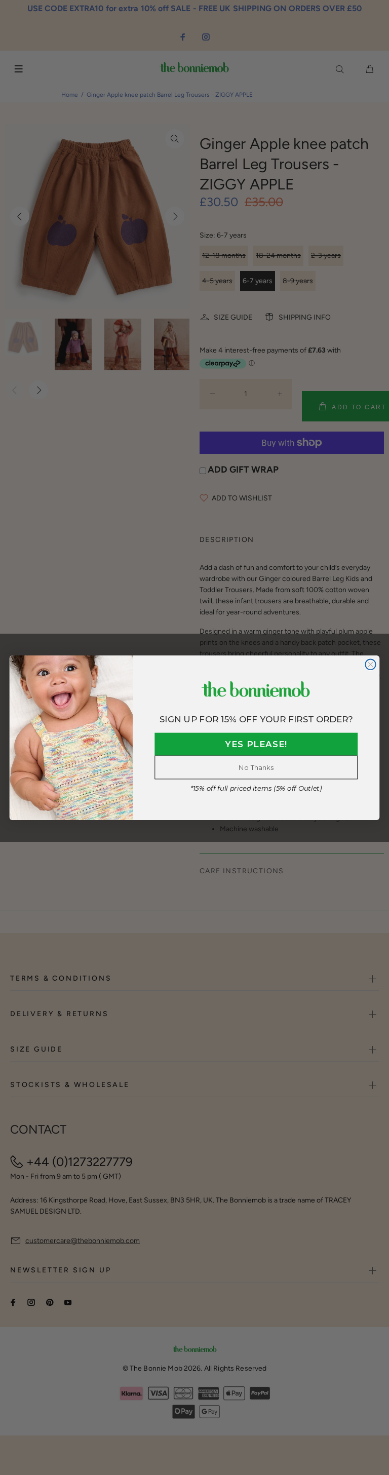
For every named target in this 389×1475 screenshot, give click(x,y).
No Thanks (256, 767)
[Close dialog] (370, 664)
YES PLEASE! (256, 744)
